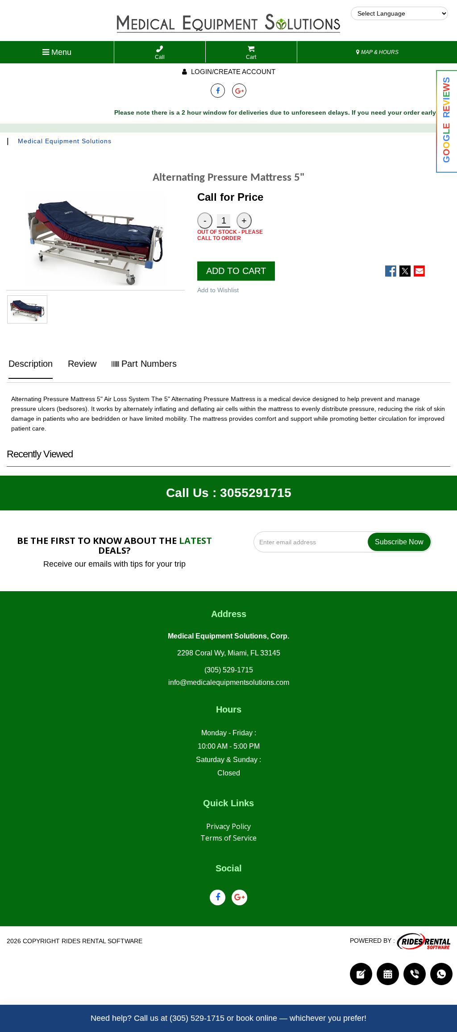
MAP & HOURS (379, 52)
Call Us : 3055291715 (228, 493)
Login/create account (232, 71)
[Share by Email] (419, 271)
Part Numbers (148, 364)
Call (160, 57)
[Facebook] (218, 90)
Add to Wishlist (218, 290)
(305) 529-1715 (228, 670)
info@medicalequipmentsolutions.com (228, 682)
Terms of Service (228, 838)
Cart (251, 57)
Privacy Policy (228, 826)
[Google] (239, 90)
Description (30, 364)
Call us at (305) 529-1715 (179, 1018)
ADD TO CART (236, 271)
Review (82, 364)
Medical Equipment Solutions (65, 141)
